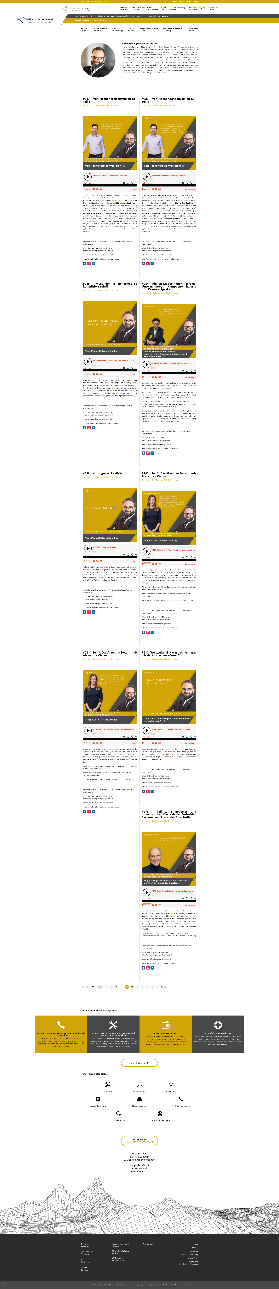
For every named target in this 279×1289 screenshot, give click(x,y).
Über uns (195, 2)
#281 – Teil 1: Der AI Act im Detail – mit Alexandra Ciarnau (110, 653)
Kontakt (188, 2)
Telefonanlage (152, 8)
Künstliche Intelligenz (160, 1120)
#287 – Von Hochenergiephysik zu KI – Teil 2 (110, 100)
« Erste (100, 987)
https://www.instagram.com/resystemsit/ (98, 251)
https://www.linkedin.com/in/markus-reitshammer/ (101, 259)
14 (137, 987)
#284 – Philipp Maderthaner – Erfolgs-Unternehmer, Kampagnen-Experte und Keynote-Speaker (169, 286)
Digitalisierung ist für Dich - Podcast (107, 105)
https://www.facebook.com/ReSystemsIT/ (98, 255)
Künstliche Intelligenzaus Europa (120, 1252)
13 (132, 987)
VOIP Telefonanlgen (86, 1260)
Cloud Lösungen (139, 1106)
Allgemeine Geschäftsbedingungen (188, 1262)
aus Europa (197, 8)
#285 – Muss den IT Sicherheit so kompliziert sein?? (110, 285)
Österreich (124, 8)
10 (116, 987)
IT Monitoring (139, 1091)
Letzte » (164, 987)
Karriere (174, 2)
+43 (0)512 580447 (88, 2)
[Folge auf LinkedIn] (93, 263)
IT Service (108, 1091)
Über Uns (103, 21)
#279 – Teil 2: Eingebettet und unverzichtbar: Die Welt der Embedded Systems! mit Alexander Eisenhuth (169, 814)
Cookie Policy (193, 1258)
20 (147, 987)
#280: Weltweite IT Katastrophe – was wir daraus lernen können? (169, 653)
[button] (5, 1284)
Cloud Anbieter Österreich (87, 1253)
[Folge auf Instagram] (89, 263)
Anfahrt (195, 1247)
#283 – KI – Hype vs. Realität (102, 473)
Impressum (193, 1251)
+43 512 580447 (142, 1156)
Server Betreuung (98, 1106)
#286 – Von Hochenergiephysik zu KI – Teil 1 (169, 100)
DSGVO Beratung (119, 1120)
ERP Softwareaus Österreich (118, 1259)
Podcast (181, 2)
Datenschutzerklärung (189, 1254)
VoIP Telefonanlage (181, 1106)
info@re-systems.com (107, 16)
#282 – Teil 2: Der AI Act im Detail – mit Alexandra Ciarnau (169, 474)
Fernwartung (163, 16)
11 (121, 987)
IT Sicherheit (171, 1091)
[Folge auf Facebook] (84, 263)
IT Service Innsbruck (85, 1245)
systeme (178, 8)
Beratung (164, 8)
